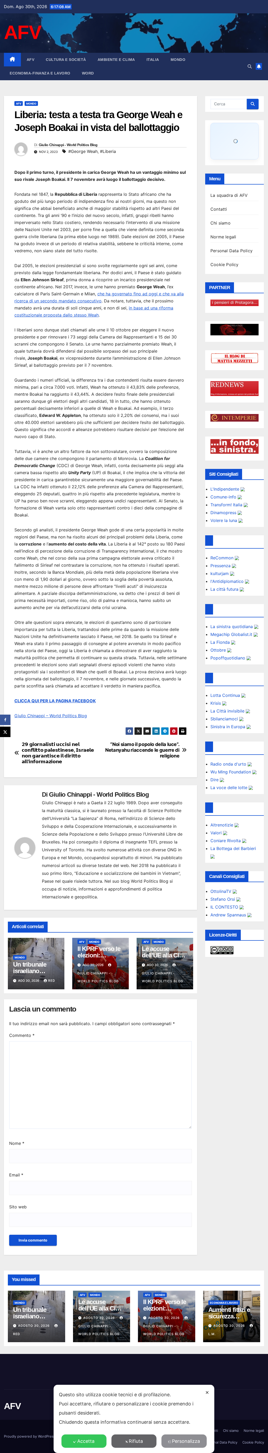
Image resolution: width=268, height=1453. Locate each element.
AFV (22, 32)
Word (88, 73)
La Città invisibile (228, 711)
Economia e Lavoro (224, 1302)
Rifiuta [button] (136, 1441)
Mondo (178, 60)
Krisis (216, 703)
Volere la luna (224, 520)
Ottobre (218, 650)
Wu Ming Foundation (231, 771)
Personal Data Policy (231, 250)
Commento (22, 1035)
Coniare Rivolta (226, 840)
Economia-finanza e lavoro (40, 73)
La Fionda (220, 642)
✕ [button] (207, 1392)
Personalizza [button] (186, 1441)
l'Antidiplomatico (227, 581)
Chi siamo (220, 223)
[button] (250, 66)
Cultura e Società (66, 60)
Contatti (218, 209)
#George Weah (83, 151)
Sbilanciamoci (224, 718)
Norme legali (223, 236)
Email (16, 1175)
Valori (216, 832)
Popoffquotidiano (228, 658)
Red (51, 981)
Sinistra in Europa (228, 726)
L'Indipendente (225, 489)
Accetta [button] (85, 1441)
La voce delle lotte (229, 787)
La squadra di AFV (229, 195)
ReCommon (222, 557)
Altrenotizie (222, 825)
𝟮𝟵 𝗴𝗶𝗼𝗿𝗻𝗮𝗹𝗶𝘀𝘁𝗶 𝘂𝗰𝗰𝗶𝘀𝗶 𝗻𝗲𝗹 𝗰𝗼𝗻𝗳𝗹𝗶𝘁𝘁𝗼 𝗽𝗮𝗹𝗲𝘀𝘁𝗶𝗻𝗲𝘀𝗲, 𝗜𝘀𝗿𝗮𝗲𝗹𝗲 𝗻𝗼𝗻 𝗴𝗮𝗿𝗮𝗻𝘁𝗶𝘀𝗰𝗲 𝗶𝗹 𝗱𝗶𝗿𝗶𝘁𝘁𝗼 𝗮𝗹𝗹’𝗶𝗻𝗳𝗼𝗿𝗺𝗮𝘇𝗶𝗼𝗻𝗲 (58, 753)
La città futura (225, 589)
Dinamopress (224, 512)
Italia (153, 60)
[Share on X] (5, 732)
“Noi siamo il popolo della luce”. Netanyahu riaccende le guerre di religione (142, 750)
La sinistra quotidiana (232, 626)
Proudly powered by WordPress (30, 1436)
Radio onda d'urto (229, 764)
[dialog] (134, 1419)
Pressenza (221, 565)
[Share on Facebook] (5, 720)
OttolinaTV (221, 891)
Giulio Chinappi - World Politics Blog (68, 145)
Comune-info (224, 496)
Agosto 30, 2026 (34, 1326)
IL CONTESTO (224, 907)
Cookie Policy (224, 264)
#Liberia (108, 151)
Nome (16, 1143)
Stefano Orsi (223, 899)
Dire (215, 779)
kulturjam (220, 573)
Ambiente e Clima (116, 60)
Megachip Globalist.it (232, 634)
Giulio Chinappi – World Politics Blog (50, 715)
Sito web (18, 1206)
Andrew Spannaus (228, 914)
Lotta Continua (225, 695)
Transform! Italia (227, 504)
